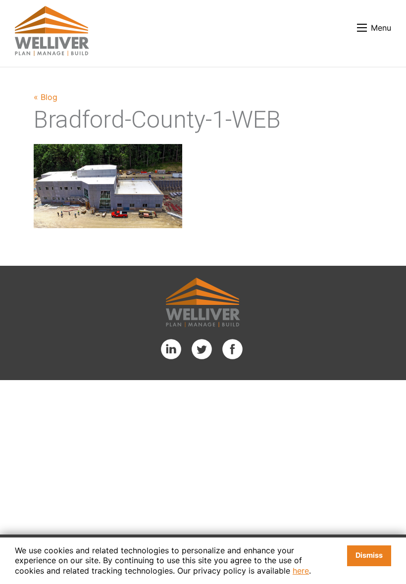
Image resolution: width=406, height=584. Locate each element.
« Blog (45, 97)
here (301, 571)
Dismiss (369, 555)
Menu (381, 28)
